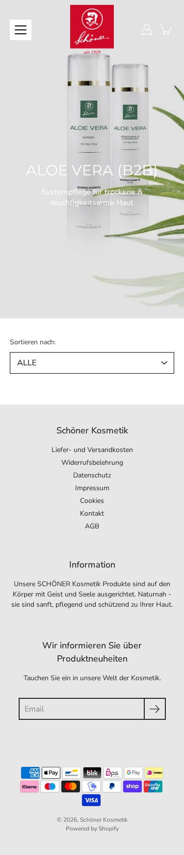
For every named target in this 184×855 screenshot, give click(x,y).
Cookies (92, 500)
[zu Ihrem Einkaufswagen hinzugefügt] (166, 29)
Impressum (92, 488)
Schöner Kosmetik (104, 820)
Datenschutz (92, 475)
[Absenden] (155, 709)
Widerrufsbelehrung (92, 462)
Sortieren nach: (32, 342)
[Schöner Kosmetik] (92, 29)
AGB (92, 526)
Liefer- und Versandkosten (92, 449)
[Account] (147, 29)
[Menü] (20, 30)
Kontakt (92, 513)
